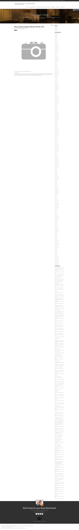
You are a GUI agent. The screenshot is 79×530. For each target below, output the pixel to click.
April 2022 (56, 94)
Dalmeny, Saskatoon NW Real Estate (59, 311)
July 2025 (56, 52)
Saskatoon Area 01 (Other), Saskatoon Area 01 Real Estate (59, 432)
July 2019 (56, 137)
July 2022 (56, 90)
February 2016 (56, 187)
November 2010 (57, 260)
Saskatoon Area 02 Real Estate (58, 435)
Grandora (56, 339)
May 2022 (56, 93)
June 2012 (56, 235)
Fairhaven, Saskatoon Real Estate (59, 333)
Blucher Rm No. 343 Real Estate (59, 281)
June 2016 (56, 182)
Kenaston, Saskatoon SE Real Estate (59, 364)
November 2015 (57, 190)
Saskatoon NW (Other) (57, 440)
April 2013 (56, 224)
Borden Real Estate (57, 283)
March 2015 (56, 199)
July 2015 (56, 195)
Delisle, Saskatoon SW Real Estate (59, 312)
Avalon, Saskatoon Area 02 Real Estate (59, 275)
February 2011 (56, 256)
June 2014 (56, 211)
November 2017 (57, 163)
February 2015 (56, 200)
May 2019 (56, 139)
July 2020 (56, 121)
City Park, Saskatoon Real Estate (59, 305)
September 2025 (57, 49)
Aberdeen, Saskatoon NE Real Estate (59, 268)
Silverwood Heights (57, 449)
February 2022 (56, 97)
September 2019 (57, 134)
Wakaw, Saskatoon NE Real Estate (59, 479)
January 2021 (56, 113)
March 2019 (56, 142)
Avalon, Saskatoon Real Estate (58, 276)
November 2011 (57, 244)
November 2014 (57, 204)
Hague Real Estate (57, 351)
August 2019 (56, 135)
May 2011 (56, 252)
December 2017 (57, 162)
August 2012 (56, 232)
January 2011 (56, 257)
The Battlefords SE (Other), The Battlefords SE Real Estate (59, 463)
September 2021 (57, 102)
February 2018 (56, 159)
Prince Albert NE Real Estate (58, 418)
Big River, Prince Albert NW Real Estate (59, 279)
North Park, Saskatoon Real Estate (59, 394)
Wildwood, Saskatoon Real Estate (59, 493)
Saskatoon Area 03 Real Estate (58, 436)
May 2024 (56, 65)
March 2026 (56, 41)
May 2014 (56, 212)
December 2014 (57, 203)
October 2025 (56, 48)
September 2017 (57, 166)
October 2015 (56, 191)
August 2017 (56, 167)
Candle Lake (56, 291)
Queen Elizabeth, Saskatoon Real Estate (60, 419)
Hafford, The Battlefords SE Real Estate (59, 350)
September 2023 (57, 76)
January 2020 (56, 129)
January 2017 (56, 175)
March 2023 (56, 81)
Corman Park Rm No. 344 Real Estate (59, 308)
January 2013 (56, 227)
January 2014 (56, 215)
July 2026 (56, 36)
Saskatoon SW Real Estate (58, 446)
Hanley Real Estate (57, 354)
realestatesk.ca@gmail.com (41, 511)
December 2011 (57, 243)
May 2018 (56, 155)
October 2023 (56, 74)
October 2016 (56, 178)
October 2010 (56, 261)
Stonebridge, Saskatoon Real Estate (59, 456)
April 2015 (56, 198)
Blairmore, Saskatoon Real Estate (59, 280)
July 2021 (56, 105)
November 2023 (57, 73)
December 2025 (57, 45)
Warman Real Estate (57, 480)
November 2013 (57, 216)
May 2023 (56, 80)
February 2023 (56, 82)
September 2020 (57, 118)
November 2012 (57, 228)
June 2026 (56, 37)
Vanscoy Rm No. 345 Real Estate (59, 473)
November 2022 (57, 85)
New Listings (56, 28)
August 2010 (56, 264)
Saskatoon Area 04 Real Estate (58, 439)
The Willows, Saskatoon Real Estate (59, 464)
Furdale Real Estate (57, 338)
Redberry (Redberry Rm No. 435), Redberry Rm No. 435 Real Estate (59, 423)
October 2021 (56, 101)
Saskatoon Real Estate (57, 445)
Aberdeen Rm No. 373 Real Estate (59, 267)
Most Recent (56, 33)
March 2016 (56, 186)
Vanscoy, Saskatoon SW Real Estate (59, 474)
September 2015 (57, 192)
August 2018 (56, 151)
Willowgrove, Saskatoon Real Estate (59, 498)
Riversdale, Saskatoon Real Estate (59, 428)
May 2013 (56, 223)
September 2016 (57, 179)
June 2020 (56, 122)
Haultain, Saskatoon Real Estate (59, 355)
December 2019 (57, 130)
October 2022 (56, 86)
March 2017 (56, 174)
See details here (16, 72)
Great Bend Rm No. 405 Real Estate (59, 343)
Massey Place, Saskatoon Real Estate (59, 381)
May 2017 (56, 171)
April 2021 (56, 109)
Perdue (55, 411)
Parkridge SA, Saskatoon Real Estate (59, 409)
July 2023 (56, 77)
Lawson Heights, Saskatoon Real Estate (59, 373)
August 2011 (56, 248)
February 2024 (56, 69)
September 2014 (57, 207)
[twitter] (40, 513)
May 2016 (56, 183)
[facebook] (37, 513)
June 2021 (56, 106)
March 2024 (56, 68)
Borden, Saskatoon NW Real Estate (59, 284)
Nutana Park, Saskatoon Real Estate (59, 397)
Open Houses (56, 29)
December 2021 (57, 98)
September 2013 (57, 219)
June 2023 (56, 78)
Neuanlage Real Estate (57, 389)
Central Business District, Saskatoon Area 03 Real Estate (59, 299)
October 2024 (56, 60)
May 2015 (56, 196)
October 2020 (56, 117)
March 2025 (56, 56)
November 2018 (57, 147)
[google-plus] (39, 513)
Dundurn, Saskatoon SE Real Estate (59, 315)
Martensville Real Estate (58, 376)
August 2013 (56, 220)
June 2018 (56, 154)
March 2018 (56, 158)
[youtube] (42, 513)
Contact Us (63, 7)
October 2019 (56, 133)
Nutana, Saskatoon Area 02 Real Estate (59, 403)
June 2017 (56, 170)
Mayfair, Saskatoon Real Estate (58, 384)
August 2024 (56, 61)
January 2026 (56, 44)
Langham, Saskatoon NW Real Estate (59, 370)
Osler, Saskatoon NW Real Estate (59, 406)
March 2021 (56, 110)
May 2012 (56, 236)
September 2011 (57, 247)
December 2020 (57, 114)
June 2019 (56, 138)
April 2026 (56, 40)
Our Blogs (58, 7)
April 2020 (56, 125)
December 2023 (57, 72)
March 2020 (56, 126)
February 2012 (56, 240)
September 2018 (57, 150)
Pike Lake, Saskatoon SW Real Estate (59, 412)
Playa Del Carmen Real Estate (58, 413)
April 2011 (56, 253)
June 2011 (56, 251)
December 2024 (57, 57)
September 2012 (57, 231)
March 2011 (56, 255)
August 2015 (56, 194)
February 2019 (56, 143)
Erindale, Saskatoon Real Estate (59, 324)
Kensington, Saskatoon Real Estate (59, 365)
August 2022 (56, 89)
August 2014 (56, 208)
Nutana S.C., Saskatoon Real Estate (59, 402)
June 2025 (56, 53)
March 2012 (56, 239)
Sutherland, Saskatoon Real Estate (59, 461)
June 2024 (56, 64)
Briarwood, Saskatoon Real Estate (59, 287)
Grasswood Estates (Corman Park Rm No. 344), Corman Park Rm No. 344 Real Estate (59, 341)
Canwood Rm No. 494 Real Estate (59, 294)
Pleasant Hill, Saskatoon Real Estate (59, 417)
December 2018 (57, 146)
